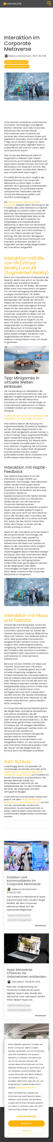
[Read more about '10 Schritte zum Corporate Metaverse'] (26, 1038)
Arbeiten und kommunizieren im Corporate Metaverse (24, 880)
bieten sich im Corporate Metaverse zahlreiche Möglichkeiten (23, 773)
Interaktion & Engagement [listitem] (19, 920)
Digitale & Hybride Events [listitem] (19, 915)
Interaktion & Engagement (16, 66)
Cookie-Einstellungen (26, 1116)
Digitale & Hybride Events (16, 62)
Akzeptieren (26, 1123)
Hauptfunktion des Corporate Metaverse (22, 204)
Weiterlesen (40, 925)
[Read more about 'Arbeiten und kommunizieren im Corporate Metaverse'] (26, 856)
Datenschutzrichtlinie (26, 1087)
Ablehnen (26, 1130)
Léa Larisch (18, 981)
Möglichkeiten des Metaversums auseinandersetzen (22, 801)
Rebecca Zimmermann (20, 56)
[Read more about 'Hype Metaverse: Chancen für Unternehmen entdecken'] (26, 948)
